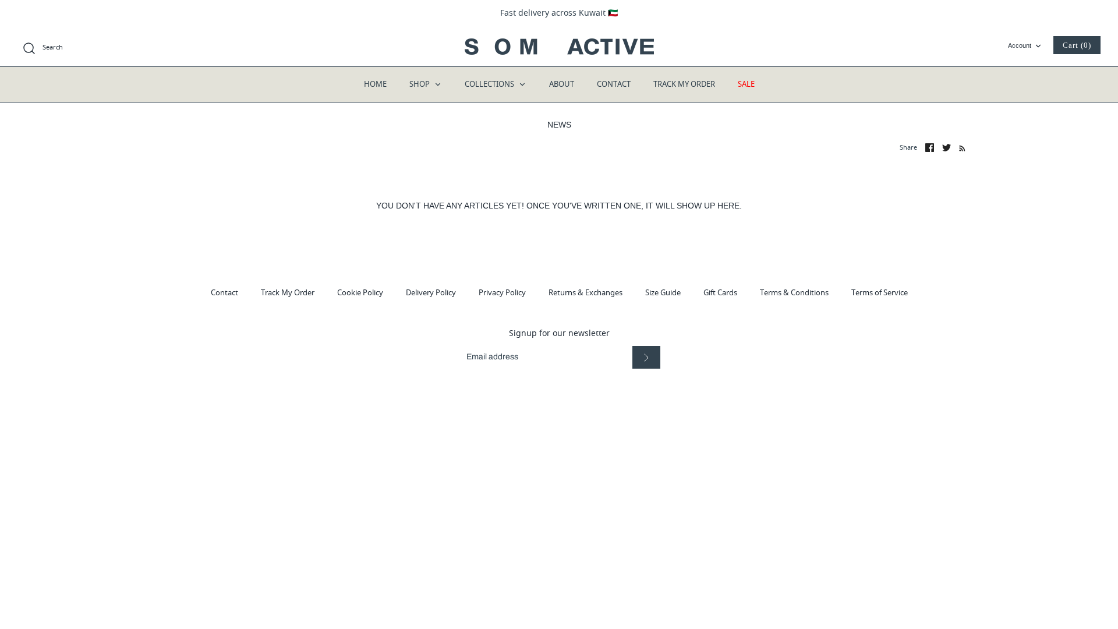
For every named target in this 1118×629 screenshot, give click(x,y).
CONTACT (614, 84)
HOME (375, 84)
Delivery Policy (431, 292)
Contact (224, 292)
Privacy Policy (502, 292)
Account (1019, 45)
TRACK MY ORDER (684, 84)
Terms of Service (879, 292)
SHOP (420, 84)
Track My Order (287, 292)
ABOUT (561, 84)
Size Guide (663, 292)
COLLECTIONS (490, 84)
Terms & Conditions (794, 292)
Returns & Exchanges (585, 292)
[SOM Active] (559, 46)
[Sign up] (646, 357)
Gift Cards (720, 292)
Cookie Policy (360, 292)
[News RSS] (960, 148)
